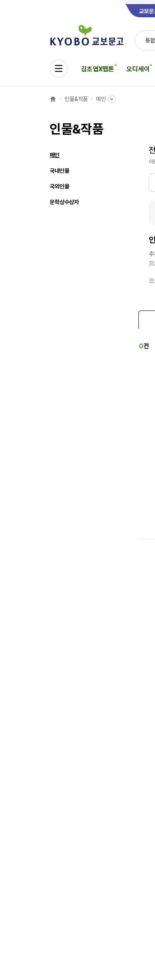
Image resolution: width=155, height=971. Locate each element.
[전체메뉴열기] (59, 68)
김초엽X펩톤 (97, 69)
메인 (101, 99)
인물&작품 (76, 99)
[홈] (53, 99)
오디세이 (137, 69)
